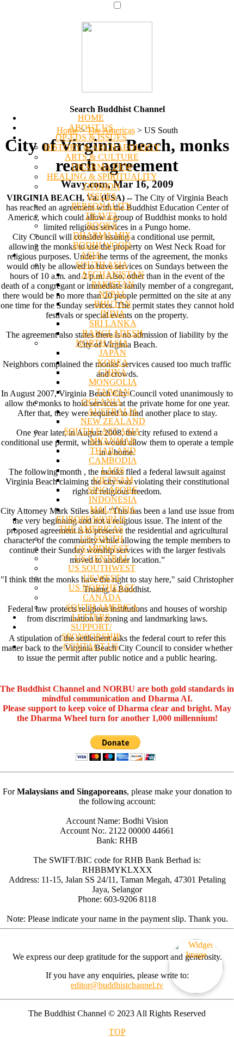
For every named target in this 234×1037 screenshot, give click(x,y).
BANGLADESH (112, 333)
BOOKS (102, 225)
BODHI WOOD (102, 245)
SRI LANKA (113, 323)
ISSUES (101, 196)
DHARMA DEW (102, 166)
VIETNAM (113, 480)
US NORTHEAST (102, 587)
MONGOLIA (113, 382)
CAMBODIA (113, 460)
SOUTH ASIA (102, 264)
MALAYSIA (113, 509)
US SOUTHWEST (102, 568)
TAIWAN (113, 391)
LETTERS (91, 617)
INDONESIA (113, 499)
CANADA (102, 597)
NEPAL (112, 294)
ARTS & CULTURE (102, 157)
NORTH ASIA (102, 342)
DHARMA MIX (102, 235)
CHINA (112, 372)
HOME (91, 117)
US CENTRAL (102, 558)
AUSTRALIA (113, 411)
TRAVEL (102, 215)
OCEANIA (102, 401)
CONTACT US (91, 646)
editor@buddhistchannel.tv (117, 985)
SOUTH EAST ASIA (102, 431)
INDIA (112, 313)
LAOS (113, 470)
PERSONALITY (101, 205)
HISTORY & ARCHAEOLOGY (102, 147)
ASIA (91, 254)
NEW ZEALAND (113, 421)
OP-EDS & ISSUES (91, 137)
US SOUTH (102, 538)
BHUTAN (112, 303)
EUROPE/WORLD (91, 519)
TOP (117, 1031)
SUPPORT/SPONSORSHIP (91, 631)
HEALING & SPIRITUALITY (102, 176)
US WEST (102, 577)
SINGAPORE (113, 489)
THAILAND (113, 450)
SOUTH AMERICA (102, 607)
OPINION (102, 186)
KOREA (112, 362)
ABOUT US (91, 127)
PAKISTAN (112, 284)
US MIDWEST (102, 548)
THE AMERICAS (91, 528)
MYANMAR (113, 440)
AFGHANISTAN (112, 274)
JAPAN (112, 352)
